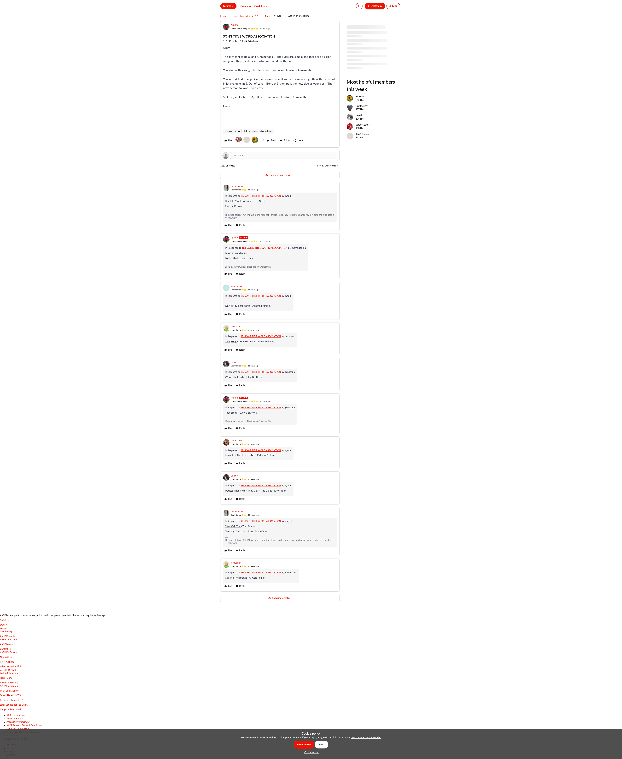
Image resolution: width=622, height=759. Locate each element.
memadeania (237, 186)
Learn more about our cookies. (366, 738)
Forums (233, 16)
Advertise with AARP (10, 666)
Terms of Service (14, 719)
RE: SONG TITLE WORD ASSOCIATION (261, 196)
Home (223, 16)
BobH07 (360, 97)
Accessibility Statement (17, 722)
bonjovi (234, 362)
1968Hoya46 (362, 134)
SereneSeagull (362, 125)
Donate (3, 625)
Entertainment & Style (251, 16)
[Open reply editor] (279, 155)
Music (268, 16)
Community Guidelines (253, 6)
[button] (375, 6)
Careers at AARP (8, 670)
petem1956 (236, 441)
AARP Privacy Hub (15, 715)
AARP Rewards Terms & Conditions (24, 725)
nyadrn (234, 25)
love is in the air (232, 131)
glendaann (236, 327)
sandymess (236, 286)
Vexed (359, 115)
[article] (280, 206)
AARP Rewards (7, 636)
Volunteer (5, 628)
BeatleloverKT (362, 106)
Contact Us (5, 649)
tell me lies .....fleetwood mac (258, 131)
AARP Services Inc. (9, 683)
